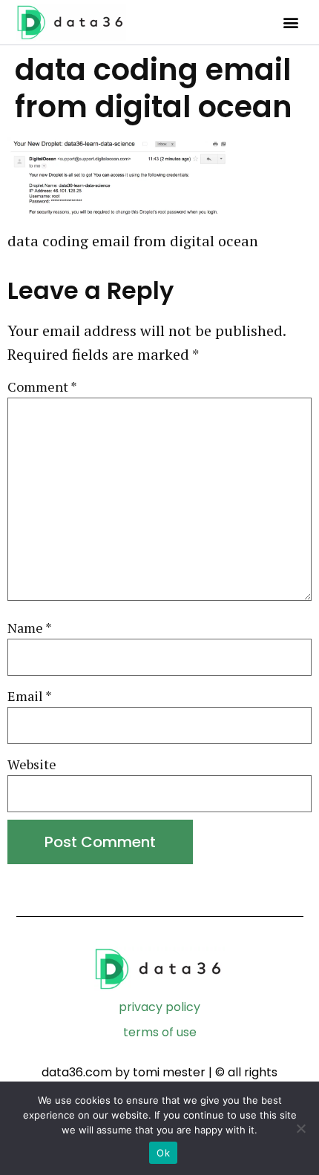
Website (31, 764)
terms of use (160, 1032)
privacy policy (159, 1007)
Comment (42, 386)
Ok (163, 1153)
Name (29, 627)
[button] (290, 22)
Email (29, 696)
